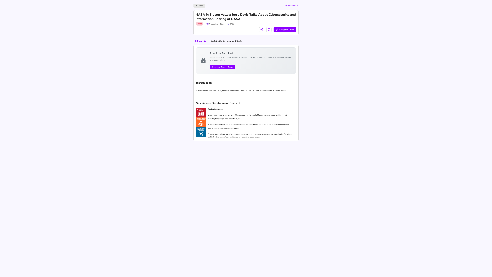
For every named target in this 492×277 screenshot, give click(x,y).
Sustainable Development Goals (226, 41)
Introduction (201, 41)
